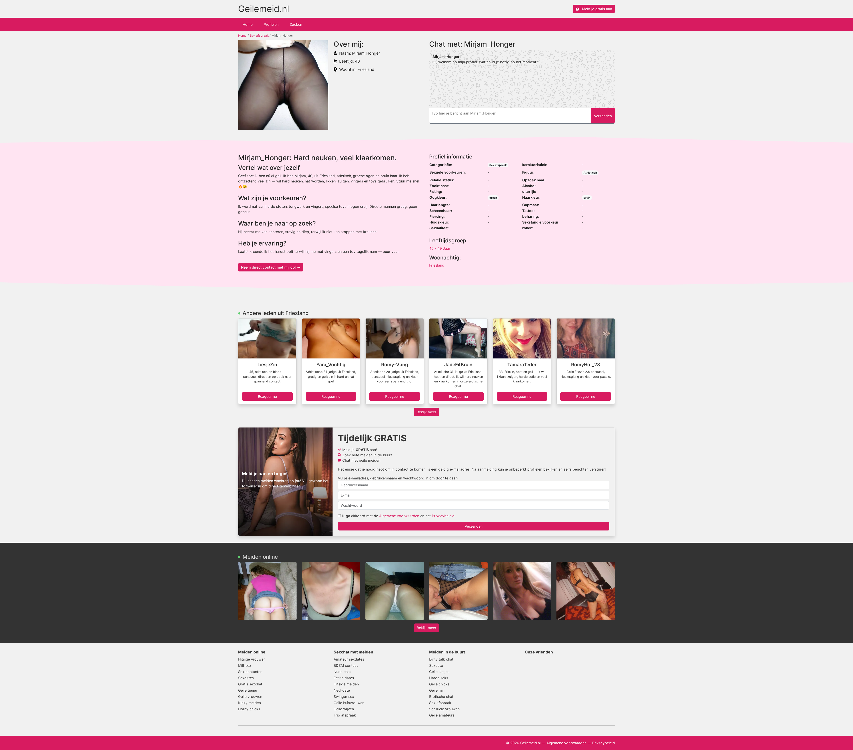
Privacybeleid (443, 516)
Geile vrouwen (250, 696)
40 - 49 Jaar (439, 248)
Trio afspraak (345, 715)
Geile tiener (247, 690)
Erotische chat (441, 696)
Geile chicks (439, 684)
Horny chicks (249, 709)
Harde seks (438, 678)
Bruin (587, 197)
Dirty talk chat (441, 659)
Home (248, 24)
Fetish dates (344, 678)
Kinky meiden (249, 703)
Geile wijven (344, 709)
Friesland (436, 265)
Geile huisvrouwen (349, 703)
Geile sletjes (439, 671)
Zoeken (296, 24)
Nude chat (342, 671)
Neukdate (342, 690)
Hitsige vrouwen (251, 659)
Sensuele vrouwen (444, 709)
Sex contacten (250, 671)
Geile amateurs (441, 715)
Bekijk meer (426, 412)
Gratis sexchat (250, 684)
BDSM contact (346, 665)
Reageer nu (267, 396)
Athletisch (590, 172)
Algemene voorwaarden (399, 516)
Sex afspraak (259, 35)
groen (493, 197)
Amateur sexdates (349, 659)
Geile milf (437, 690)
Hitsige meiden (346, 684)
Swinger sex (344, 696)
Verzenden (473, 526)
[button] (283, 85)
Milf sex (244, 665)
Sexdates (246, 678)
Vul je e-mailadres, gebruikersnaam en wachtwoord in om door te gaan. (398, 478)
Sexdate (436, 665)
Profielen (271, 24)
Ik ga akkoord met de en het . (398, 516)
